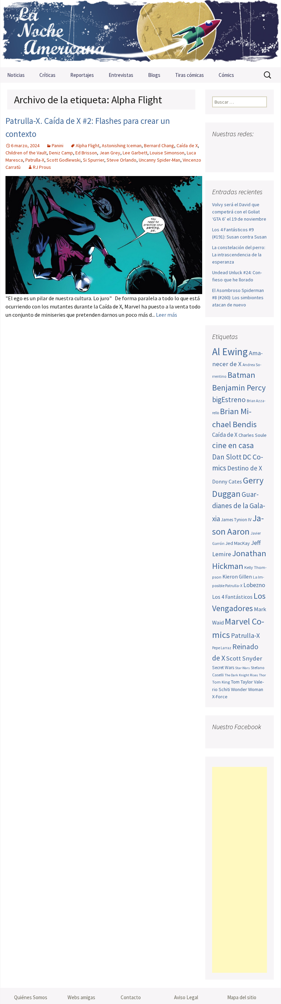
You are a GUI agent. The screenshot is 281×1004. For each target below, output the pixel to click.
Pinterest (257, 147)
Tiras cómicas (189, 75)
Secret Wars (223, 667)
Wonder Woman (247, 689)
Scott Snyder (244, 658)
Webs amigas (81, 997)
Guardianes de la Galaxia (238, 506)
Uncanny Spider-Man (159, 160)
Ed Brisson (86, 153)
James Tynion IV (236, 520)
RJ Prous (42, 167)
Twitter (231, 147)
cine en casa (233, 445)
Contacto (131, 997)
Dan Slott (227, 457)
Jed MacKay (237, 543)
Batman (241, 375)
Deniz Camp (61, 153)
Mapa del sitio (241, 997)
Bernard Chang (159, 145)
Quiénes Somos (30, 997)
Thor (262, 675)
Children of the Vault (26, 153)
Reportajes (82, 75)
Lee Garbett (135, 153)
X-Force (220, 696)
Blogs (154, 75)
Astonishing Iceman (122, 145)
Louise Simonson (167, 153)
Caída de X (187, 145)
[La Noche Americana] (140, 33)
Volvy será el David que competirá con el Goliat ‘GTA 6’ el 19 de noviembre (239, 211)
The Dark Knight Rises (241, 675)
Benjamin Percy (239, 387)
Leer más (166, 314)
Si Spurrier (93, 160)
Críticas (47, 75)
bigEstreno (229, 399)
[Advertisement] (239, 870)
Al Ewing (230, 351)
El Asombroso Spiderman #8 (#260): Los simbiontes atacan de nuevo (238, 297)
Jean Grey (109, 153)
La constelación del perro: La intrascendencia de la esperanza (238, 254)
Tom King (221, 682)
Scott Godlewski (64, 160)
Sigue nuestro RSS (232, 159)
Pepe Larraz (221, 647)
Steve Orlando (121, 160)
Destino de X (244, 468)
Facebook (218, 147)
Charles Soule (253, 435)
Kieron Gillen (237, 576)
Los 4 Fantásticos (232, 596)
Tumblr (219, 159)
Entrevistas (121, 75)
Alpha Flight (87, 145)
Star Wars (242, 668)
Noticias (16, 75)
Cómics (226, 75)
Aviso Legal (186, 997)
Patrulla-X (34, 160)
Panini (57, 145)
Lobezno (254, 585)
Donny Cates (227, 481)
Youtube (244, 147)
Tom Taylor (242, 682)
